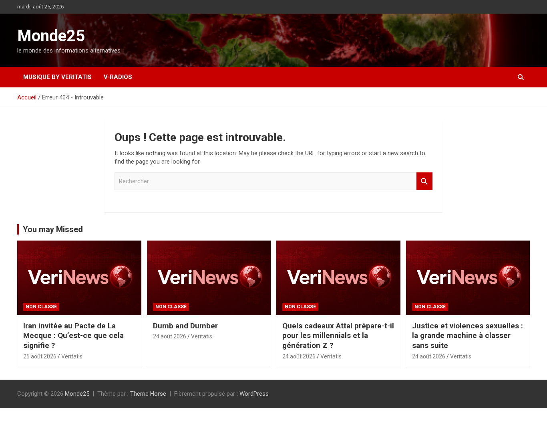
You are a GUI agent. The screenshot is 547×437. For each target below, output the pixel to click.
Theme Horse (148, 393)
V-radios (118, 77)
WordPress (254, 393)
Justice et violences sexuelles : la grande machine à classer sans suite (467, 335)
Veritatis (71, 356)
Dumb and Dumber (185, 325)
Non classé (41, 307)
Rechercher (424, 181)
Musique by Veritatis (57, 77)
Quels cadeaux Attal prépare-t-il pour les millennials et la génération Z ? (338, 335)
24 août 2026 (169, 336)
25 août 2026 (39, 356)
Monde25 (51, 35)
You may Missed (53, 229)
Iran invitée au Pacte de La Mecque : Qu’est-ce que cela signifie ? (73, 335)
